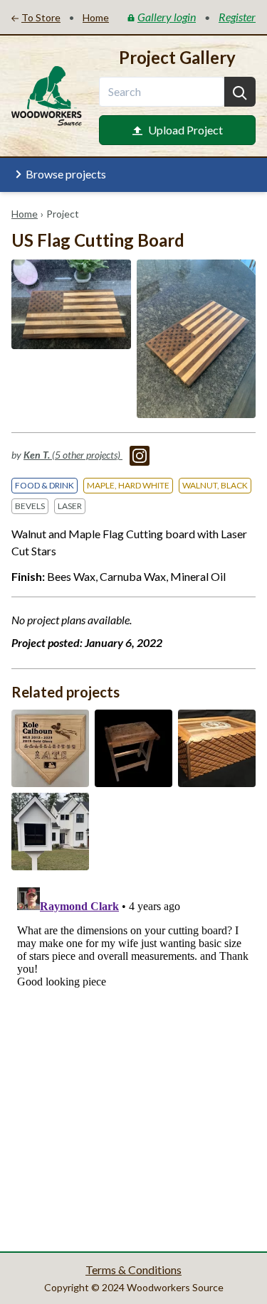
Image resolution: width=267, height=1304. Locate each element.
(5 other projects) (72, 455)
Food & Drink (44, 485)
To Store (41, 17)
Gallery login (166, 16)
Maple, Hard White (128, 485)
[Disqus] (133, 1059)
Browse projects (66, 174)
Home (24, 214)
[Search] (240, 92)
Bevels (30, 506)
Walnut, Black (215, 485)
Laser (70, 506)
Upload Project (185, 130)
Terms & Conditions (133, 1269)
